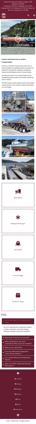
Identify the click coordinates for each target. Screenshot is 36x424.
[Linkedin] (18, 415)
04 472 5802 (28, 6)
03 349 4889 (24, 10)
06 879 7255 (10, 8)
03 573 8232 (24, 8)
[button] (28, 15)
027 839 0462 (13, 6)
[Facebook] (18, 373)
